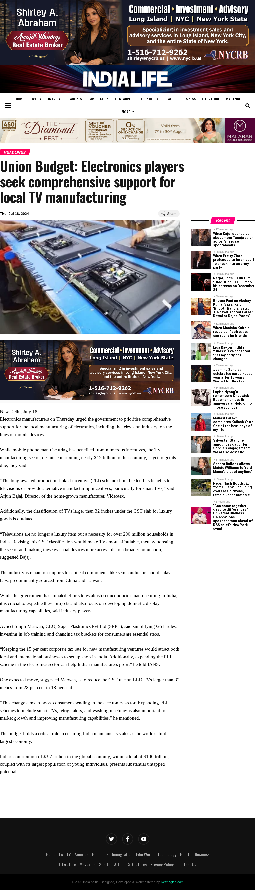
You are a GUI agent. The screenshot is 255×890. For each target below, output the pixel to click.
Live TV (35, 98)
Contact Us (186, 864)
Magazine (233, 98)
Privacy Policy (162, 864)
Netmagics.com (172, 882)
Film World (124, 98)
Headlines (74, 98)
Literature (211, 98)
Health (169, 98)
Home (20, 98)
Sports (104, 864)
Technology (148, 98)
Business (189, 98)
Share (172, 214)
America (53, 98)
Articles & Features (130, 864)
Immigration (98, 98)
